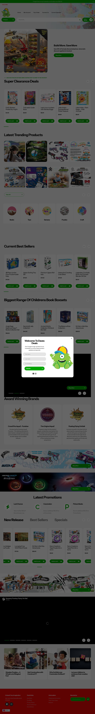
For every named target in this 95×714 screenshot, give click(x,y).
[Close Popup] (72, 338)
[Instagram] (35, 373)
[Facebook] (33, 373)
